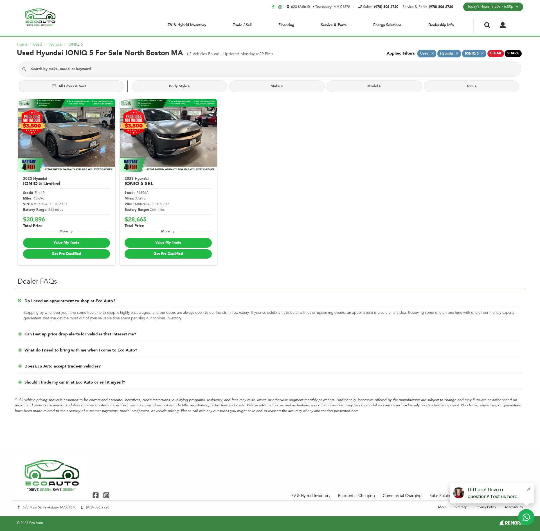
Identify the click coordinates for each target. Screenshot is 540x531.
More (63, 231)
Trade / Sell (242, 25)
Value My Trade (66, 243)
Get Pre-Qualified (66, 254)
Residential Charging (356, 496)
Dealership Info (441, 25)
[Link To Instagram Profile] (106, 495)
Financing (286, 25)
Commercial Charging (402, 496)
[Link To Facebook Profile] (96, 495)
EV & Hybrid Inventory (187, 25)
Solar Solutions (442, 496)
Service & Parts (333, 25)
